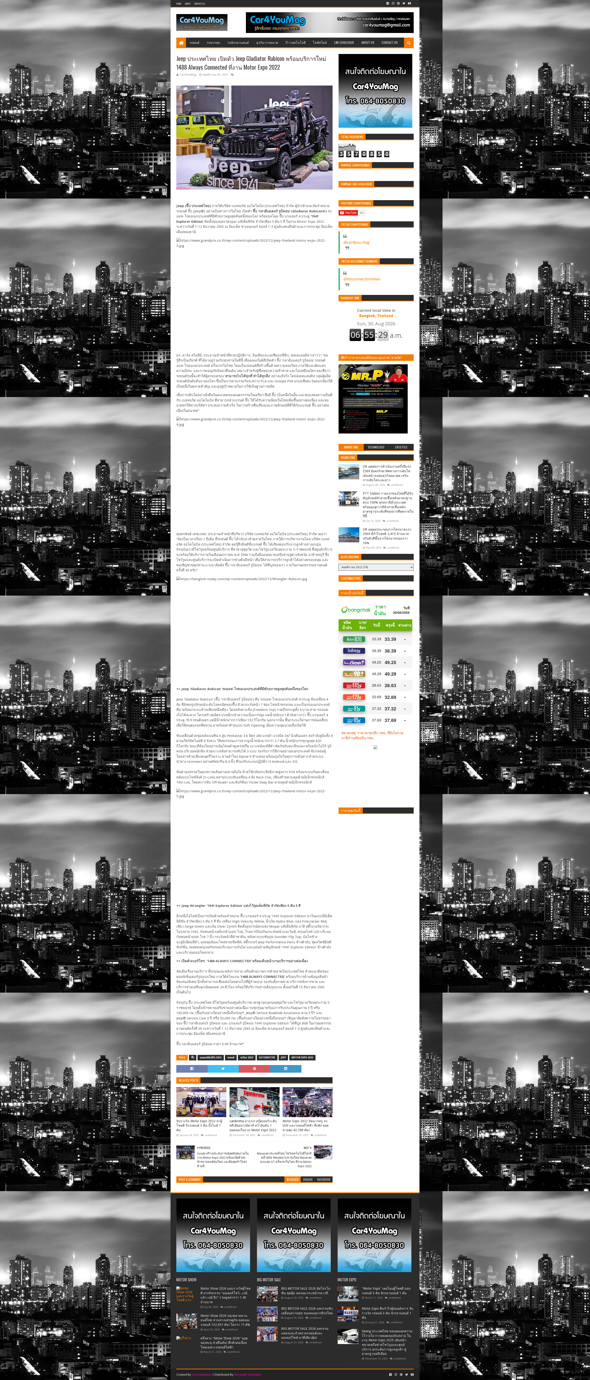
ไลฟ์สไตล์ (320, 42)
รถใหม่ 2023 (246, 1057)
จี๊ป (192, 1057)
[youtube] (409, 3)
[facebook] (388, 3)
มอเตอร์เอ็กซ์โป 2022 (210, 1057)
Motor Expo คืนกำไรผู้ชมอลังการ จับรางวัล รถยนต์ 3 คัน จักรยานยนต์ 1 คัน (387, 1313)
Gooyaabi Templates (247, 1374)
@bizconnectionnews (361, 279)
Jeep (283, 1057)
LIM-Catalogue (344, 42)
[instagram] (393, 3)
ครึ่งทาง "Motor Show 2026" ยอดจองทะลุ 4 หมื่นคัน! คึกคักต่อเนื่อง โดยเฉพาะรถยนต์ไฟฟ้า (224, 1342)
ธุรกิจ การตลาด (267, 42)
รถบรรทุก (213, 42)
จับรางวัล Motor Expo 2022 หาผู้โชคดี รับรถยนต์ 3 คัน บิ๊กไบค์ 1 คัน (199, 1125)
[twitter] (403, 3)
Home (178, 3)
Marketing (348, 457)
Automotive (267, 1057)
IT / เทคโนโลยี (296, 42)
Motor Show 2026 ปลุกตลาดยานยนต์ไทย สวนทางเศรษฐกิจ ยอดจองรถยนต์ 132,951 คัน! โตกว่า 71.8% (225, 1320)
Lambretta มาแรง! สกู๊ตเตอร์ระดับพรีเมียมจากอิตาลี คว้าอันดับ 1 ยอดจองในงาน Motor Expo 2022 (253, 1125)
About (188, 3)
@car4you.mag (356, 242)
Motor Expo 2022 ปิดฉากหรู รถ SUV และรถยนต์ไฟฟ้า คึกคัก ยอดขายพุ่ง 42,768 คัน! (306, 1125)
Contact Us (199, 3)
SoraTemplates (202, 1374)
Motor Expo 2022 (302, 1057)
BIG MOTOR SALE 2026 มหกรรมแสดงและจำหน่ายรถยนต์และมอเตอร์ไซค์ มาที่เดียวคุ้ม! (304, 1333)
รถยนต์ (194, 42)
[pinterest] (398, 3)
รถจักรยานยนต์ (238, 42)
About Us (367, 42)
